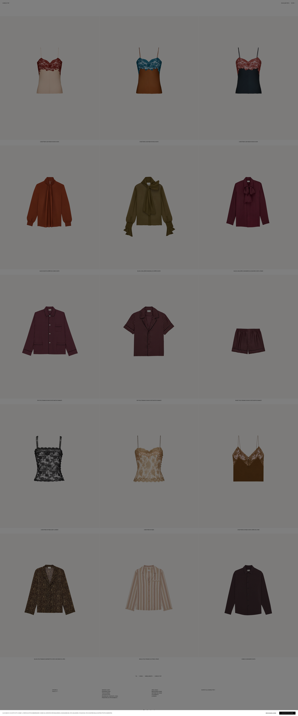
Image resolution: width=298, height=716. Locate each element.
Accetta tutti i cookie (287, 713)
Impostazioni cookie (271, 713)
